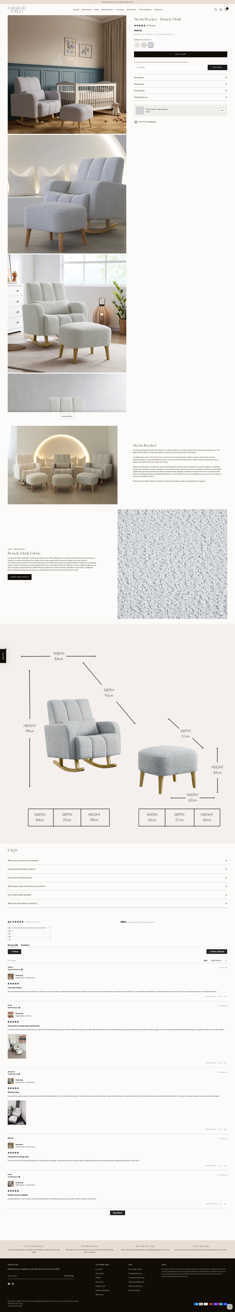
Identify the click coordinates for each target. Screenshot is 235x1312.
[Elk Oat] (144, 45)
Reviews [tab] (13, 945)
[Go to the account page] (220, 9)
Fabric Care (101, 1286)
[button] (144, 25)
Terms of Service (135, 1286)
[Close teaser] (6, 649)
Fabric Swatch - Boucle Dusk (156, 109)
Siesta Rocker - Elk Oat (23, 1016)
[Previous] (91, 2)
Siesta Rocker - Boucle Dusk (25, 1082)
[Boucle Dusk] (151, 45)
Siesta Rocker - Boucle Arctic (25, 978)
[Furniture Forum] (17, 10)
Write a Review (219, 952)
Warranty (100, 1294)
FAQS (98, 1277)
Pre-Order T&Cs (135, 1269)
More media (67, 416)
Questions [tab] (25, 945)
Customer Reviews (137, 1277)
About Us (100, 1282)
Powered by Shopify (15, 1306)
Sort (206, 960)
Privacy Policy (135, 1290)
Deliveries (100, 1273)
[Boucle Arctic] (137, 45)
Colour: (142, 39)
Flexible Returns (135, 1273)
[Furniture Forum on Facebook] (9, 1284)
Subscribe (69, 1276)
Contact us (152, 121)
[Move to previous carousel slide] (219, 1232)
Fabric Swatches (103, 1290)
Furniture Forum (28, 1301)
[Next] (143, 2)
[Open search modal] (215, 9)
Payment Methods (136, 1282)
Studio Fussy (18, 1303)
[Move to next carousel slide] (225, 1232)
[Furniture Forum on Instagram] (13, 1284)
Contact (99, 1269)
